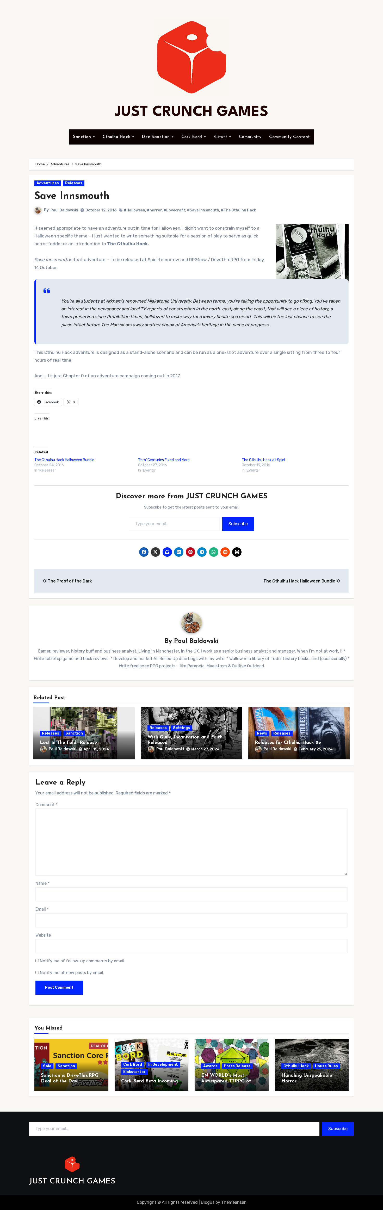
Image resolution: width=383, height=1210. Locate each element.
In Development (163, 1064)
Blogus (207, 1202)
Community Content (289, 137)
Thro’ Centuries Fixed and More (164, 460)
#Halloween (134, 210)
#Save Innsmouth (203, 210)
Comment (46, 804)
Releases (73, 183)
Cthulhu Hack (117, 137)
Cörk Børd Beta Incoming (149, 1081)
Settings (181, 728)
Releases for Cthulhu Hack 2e (288, 743)
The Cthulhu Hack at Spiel (263, 460)
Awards (210, 1066)
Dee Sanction (156, 137)
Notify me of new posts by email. (72, 972)
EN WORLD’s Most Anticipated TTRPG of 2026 (226, 1081)
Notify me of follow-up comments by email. (82, 960)
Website (43, 935)
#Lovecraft (174, 210)
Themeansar (233, 1202)
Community (250, 137)
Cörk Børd (192, 137)
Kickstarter (134, 1072)
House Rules (326, 1066)
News (262, 733)
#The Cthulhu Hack (238, 210)
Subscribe (238, 523)
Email (42, 909)
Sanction (82, 137)
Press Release (237, 1066)
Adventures (47, 183)
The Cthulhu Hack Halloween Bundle (64, 460)
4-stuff (221, 137)
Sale (47, 1066)
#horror (154, 210)
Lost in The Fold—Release (68, 743)
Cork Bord (132, 1064)
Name (42, 883)
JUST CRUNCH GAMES (191, 112)
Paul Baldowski (64, 210)
